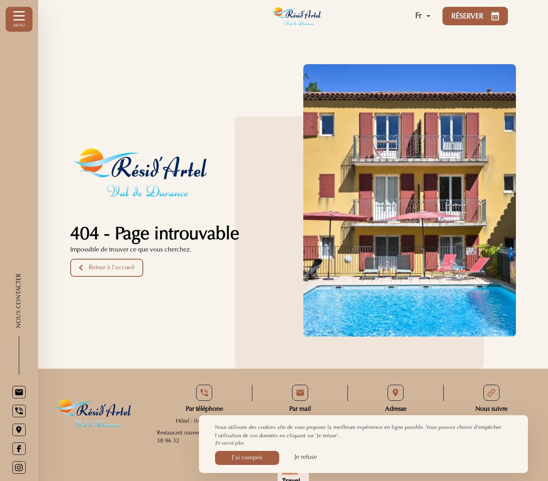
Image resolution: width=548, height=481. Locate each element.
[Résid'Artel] (323, 16)
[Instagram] (19, 467)
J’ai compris (247, 458)
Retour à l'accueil (111, 268)
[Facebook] (19, 448)
